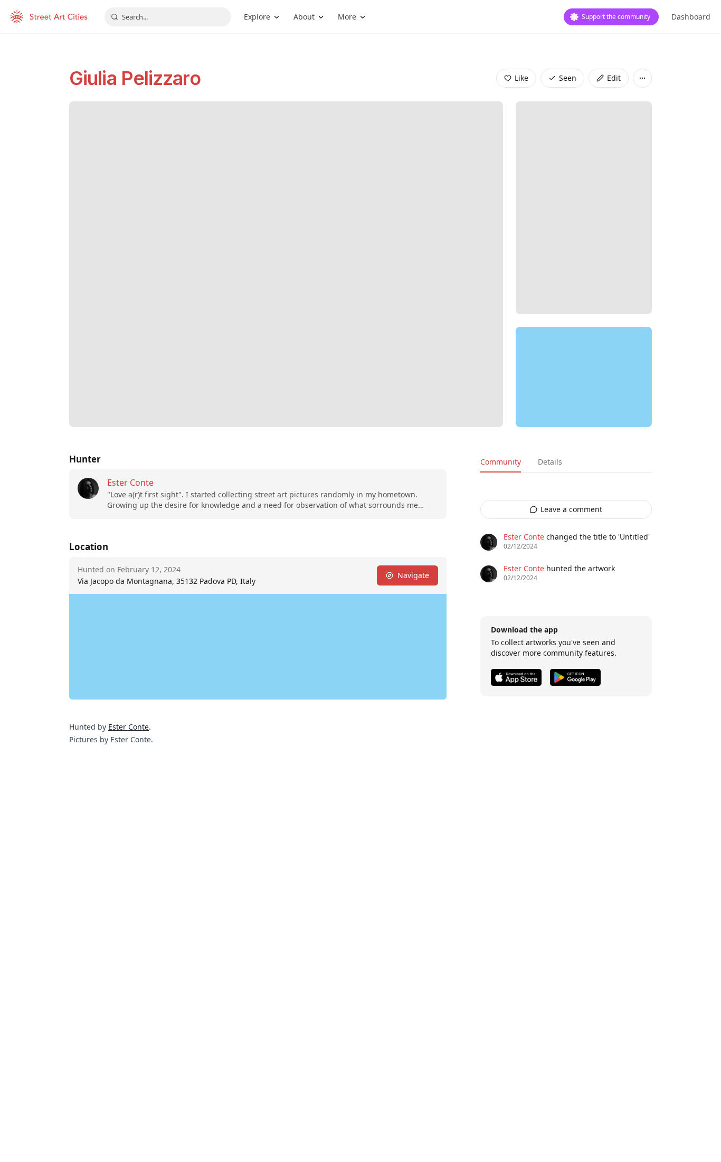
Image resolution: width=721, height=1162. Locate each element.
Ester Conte (130, 482)
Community (500, 462)
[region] (584, 377)
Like (521, 78)
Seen (567, 78)
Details (550, 462)
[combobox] (168, 16)
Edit (614, 78)
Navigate (413, 575)
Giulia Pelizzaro (135, 78)
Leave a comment (571, 509)
